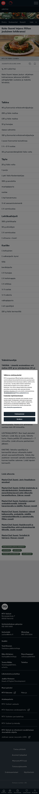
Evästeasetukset (19, 414)
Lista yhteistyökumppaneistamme (13, 407)
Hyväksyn (19, 419)
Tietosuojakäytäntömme (22, 393)
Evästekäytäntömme (9, 393)
